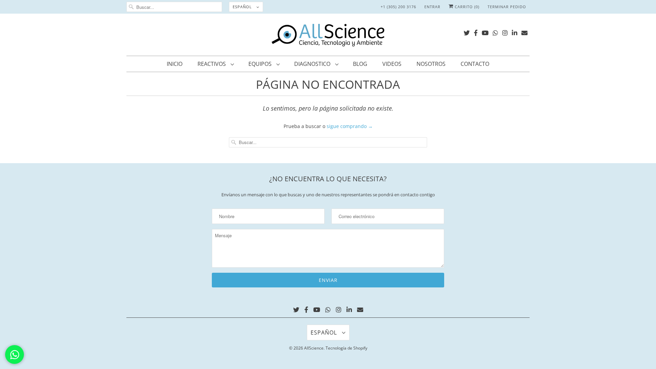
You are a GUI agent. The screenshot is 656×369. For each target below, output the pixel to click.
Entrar (432, 6)
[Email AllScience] (524, 31)
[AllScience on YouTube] (485, 31)
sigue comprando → (350, 126)
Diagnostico (313, 64)
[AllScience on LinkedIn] (514, 31)
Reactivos (212, 64)
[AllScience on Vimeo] (495, 31)
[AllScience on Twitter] (466, 31)
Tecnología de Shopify (346, 348)
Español (243, 6)
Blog (360, 64)
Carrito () (466, 6)
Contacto (475, 64)
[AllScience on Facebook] (476, 31)
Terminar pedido (507, 6)
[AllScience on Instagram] (505, 31)
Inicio (174, 64)
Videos (391, 64)
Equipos (260, 64)
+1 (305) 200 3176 (398, 6)
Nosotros (431, 64)
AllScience (314, 348)
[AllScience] (328, 36)
